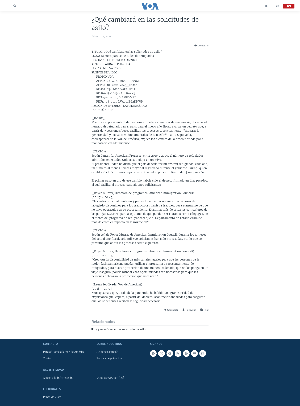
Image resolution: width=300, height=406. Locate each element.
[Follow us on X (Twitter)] (161, 353)
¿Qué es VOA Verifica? (110, 377)
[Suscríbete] (194, 353)
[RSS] (178, 353)
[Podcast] (186, 353)
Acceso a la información (58, 377)
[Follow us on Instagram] (202, 353)
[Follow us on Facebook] (153, 353)
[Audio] (277, 6)
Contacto (48, 358)
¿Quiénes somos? (107, 352)
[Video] (267, 6)
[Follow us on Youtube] (169, 353)
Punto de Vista (52, 397)
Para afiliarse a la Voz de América (64, 352)
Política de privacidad (110, 358)
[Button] (201, 45)
